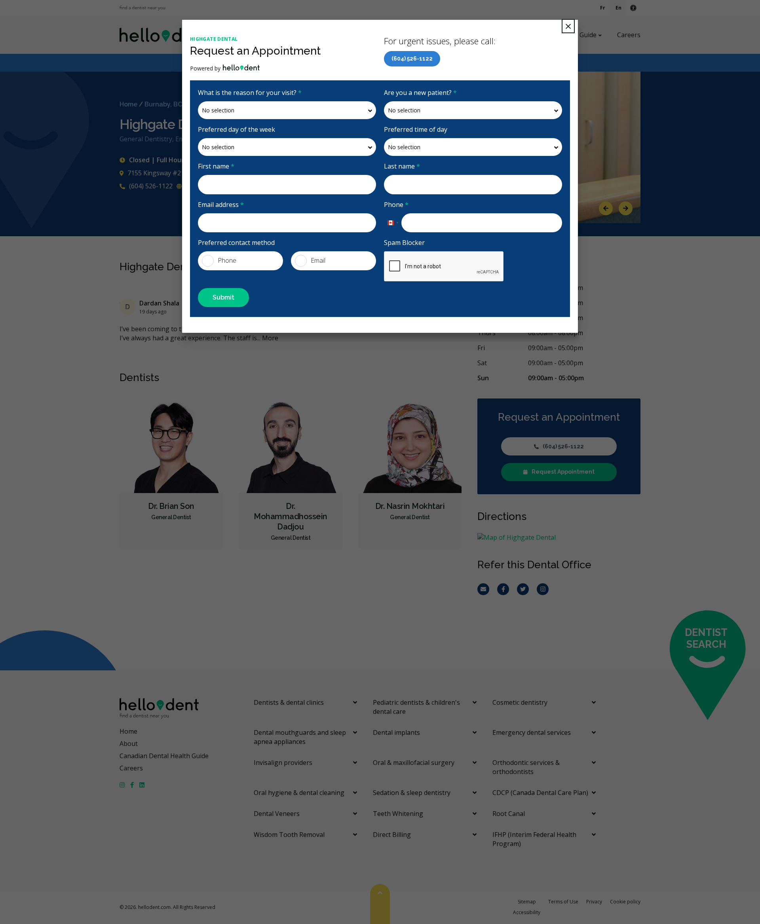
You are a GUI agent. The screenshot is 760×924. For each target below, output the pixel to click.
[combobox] (392, 222)
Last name (402, 166)
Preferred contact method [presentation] (236, 242)
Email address (221, 204)
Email (318, 260)
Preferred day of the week (236, 129)
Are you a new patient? (420, 92)
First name (216, 166)
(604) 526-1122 (412, 58)
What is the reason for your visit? (250, 92)
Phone (396, 204)
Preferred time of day (415, 129)
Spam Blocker (404, 242)
